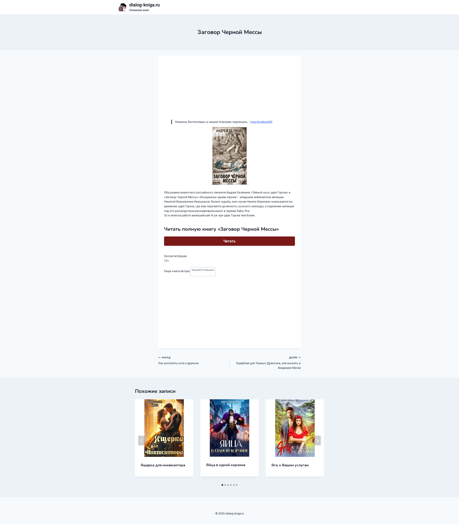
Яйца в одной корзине (225, 465)
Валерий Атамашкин (203, 270)
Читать (229, 241)
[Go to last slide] (141, 440)
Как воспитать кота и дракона (178, 360)
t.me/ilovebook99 (261, 122)
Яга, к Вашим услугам (290, 465)
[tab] (222, 485)
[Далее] (317, 440)
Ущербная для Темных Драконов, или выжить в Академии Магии (268, 363)
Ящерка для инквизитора (163, 465)
